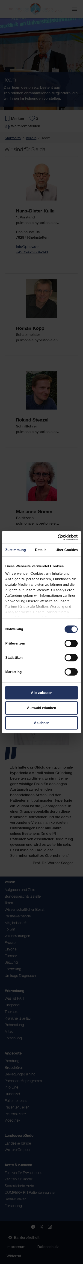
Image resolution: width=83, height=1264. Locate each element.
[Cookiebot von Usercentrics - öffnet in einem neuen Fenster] (58, 537)
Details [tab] (40, 550)
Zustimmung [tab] (15, 550)
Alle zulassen (41, 693)
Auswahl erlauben (41, 708)
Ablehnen (41, 723)
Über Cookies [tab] (67, 550)
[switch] (71, 643)
